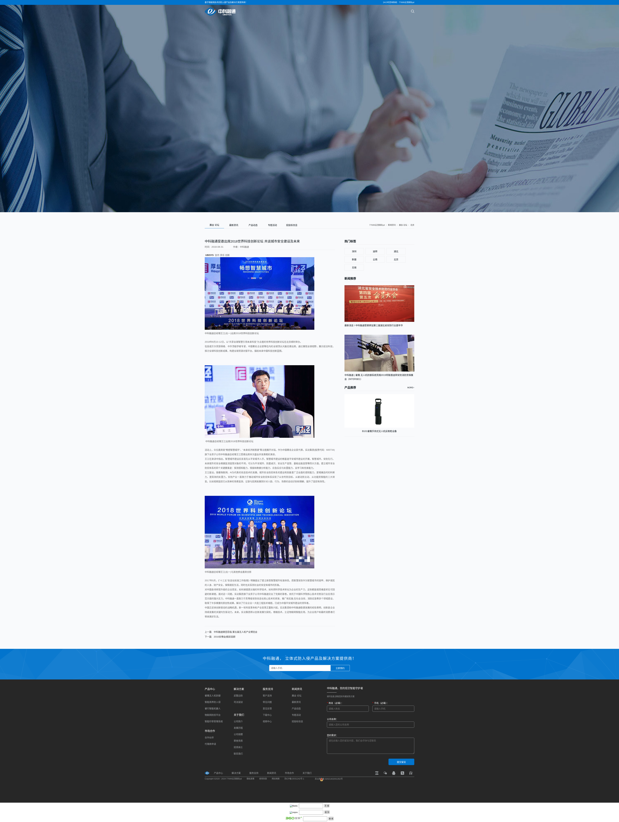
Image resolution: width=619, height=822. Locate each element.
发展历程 (238, 728)
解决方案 (239, 689)
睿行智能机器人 (213, 708)
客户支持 (267, 695)
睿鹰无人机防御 (213, 695)
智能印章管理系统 (214, 721)
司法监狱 (238, 702)
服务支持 (268, 689)
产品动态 (253, 225)
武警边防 (238, 695)
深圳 (354, 251)
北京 (412, 225)
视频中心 (267, 721)
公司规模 (238, 734)
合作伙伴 (209, 737)
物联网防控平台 (213, 715)
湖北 (396, 251)
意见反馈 (267, 708)
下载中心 (267, 715)
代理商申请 (210, 744)
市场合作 (210, 731)
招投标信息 (291, 225)
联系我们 (238, 753)
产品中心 (210, 689)
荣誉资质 (238, 740)
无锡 (354, 267)
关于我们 (239, 714)
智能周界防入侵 (213, 702)
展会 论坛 (214, 225)
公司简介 (238, 721)
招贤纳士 (238, 747)
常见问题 (267, 702)
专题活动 (272, 225)
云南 (375, 259)
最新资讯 (233, 225)
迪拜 (375, 251)
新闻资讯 (392, 225)
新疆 (354, 259)
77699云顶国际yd (377, 225)
